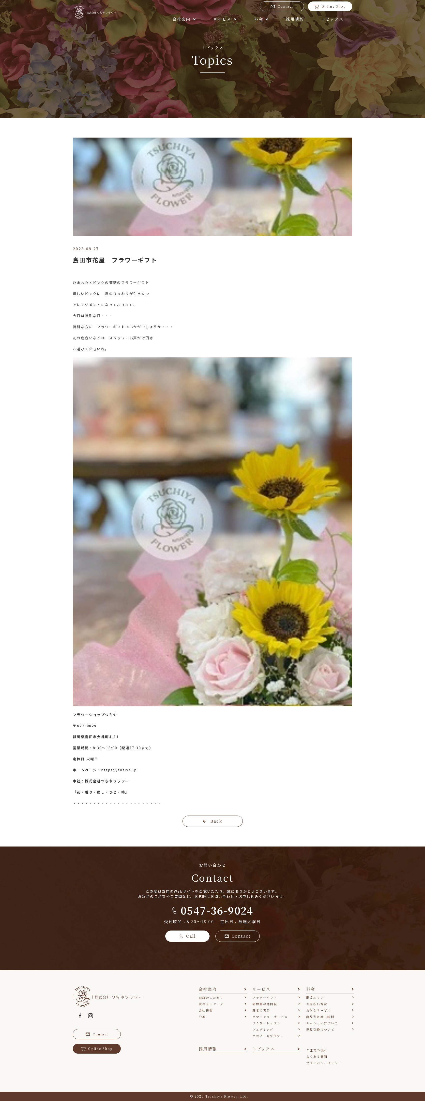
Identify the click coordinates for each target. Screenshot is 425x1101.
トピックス (332, 19)
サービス (222, 19)
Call (191, 936)
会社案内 (181, 19)
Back (216, 821)
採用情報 (295, 19)
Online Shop (333, 6)
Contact (285, 6)
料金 (258, 19)
